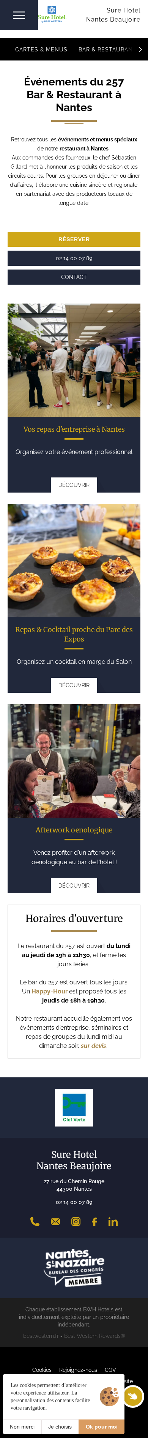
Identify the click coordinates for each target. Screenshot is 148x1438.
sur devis (93, 1045)
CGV (110, 1370)
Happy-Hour (50, 991)
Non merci (22, 1427)
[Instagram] (75, 1221)
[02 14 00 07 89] (34, 1221)
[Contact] (55, 1221)
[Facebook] (94, 1221)
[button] (140, 49)
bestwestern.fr (41, 1336)
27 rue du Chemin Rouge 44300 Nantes (74, 1185)
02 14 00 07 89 (74, 1202)
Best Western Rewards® (94, 1336)
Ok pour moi (102, 1427)
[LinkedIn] (113, 1221)
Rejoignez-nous (78, 1370)
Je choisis (60, 1427)
